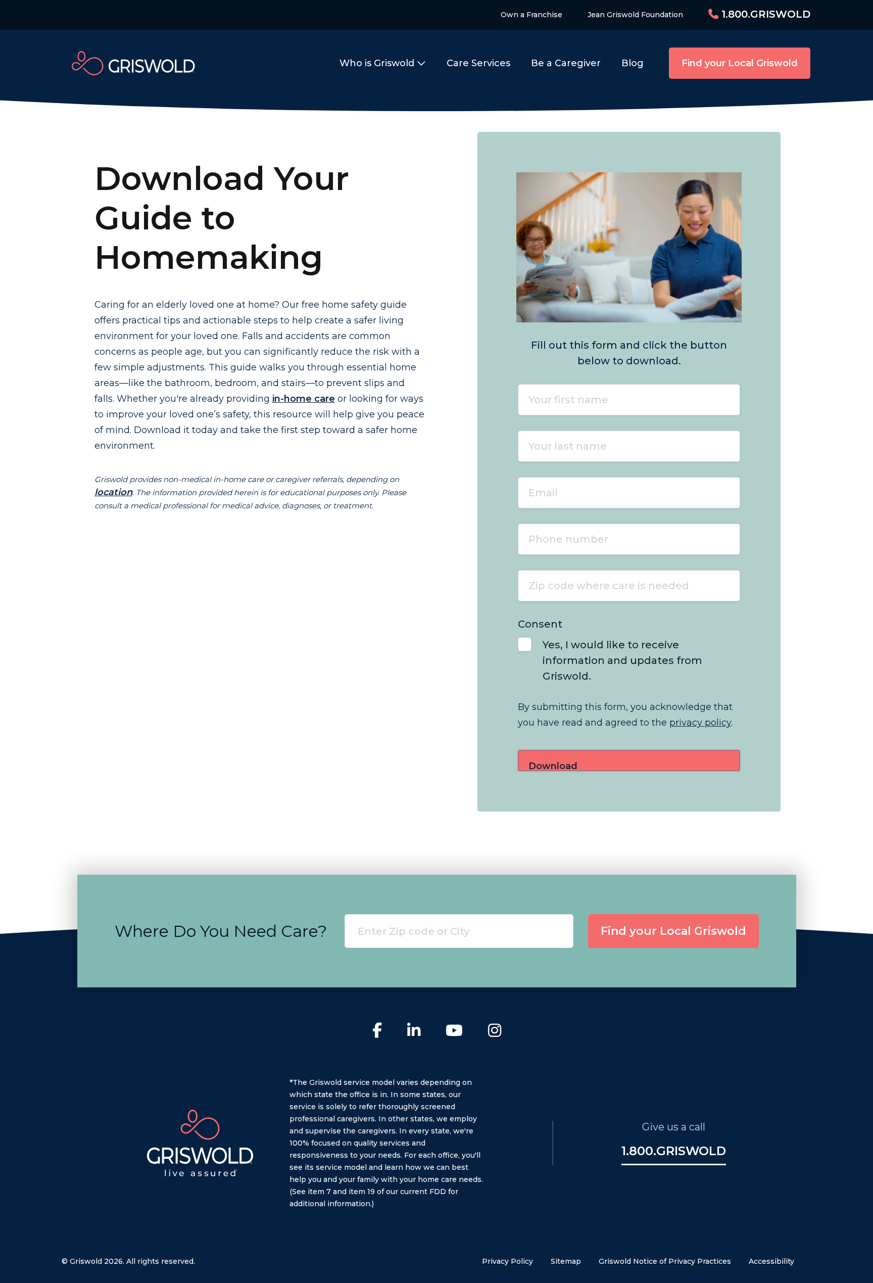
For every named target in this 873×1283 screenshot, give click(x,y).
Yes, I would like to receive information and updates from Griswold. (622, 660)
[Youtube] (454, 1032)
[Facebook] (377, 1032)
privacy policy (700, 722)
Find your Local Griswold (740, 63)
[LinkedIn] (413, 1032)
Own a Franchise (531, 14)
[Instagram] (494, 1032)
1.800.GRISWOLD (764, 14)
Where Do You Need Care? (221, 931)
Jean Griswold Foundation (635, 14)
